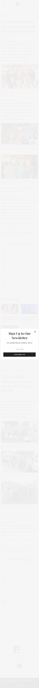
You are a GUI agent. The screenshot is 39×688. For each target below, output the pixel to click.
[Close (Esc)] (35, 332)
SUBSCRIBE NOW (19, 354)
